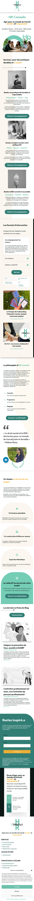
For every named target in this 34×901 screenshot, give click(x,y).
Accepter (17, 887)
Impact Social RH (6, 844)
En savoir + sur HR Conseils (17, 418)
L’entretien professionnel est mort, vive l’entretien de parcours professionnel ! (16, 691)
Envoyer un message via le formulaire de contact (18, 798)
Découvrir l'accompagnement (17, 116)
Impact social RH (12, 696)
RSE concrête (5, 846)
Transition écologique (21, 285)
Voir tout (16, 272)
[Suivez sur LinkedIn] (6, 460)
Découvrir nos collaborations (17, 596)
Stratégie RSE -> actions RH (9, 848)
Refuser (17, 891)
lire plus (6, 660)
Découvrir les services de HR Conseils (17, 807)
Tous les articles (17, 615)
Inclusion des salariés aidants (8, 282)
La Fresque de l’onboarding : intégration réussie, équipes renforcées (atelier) (16, 314)
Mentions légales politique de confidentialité (16, 899)
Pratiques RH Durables (8, 842)
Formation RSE (6, 867)
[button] (31, 870)
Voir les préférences (17, 895)
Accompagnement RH (22, 279)
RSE (19, 282)
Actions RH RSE (12, 650)
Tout (6, 278)
